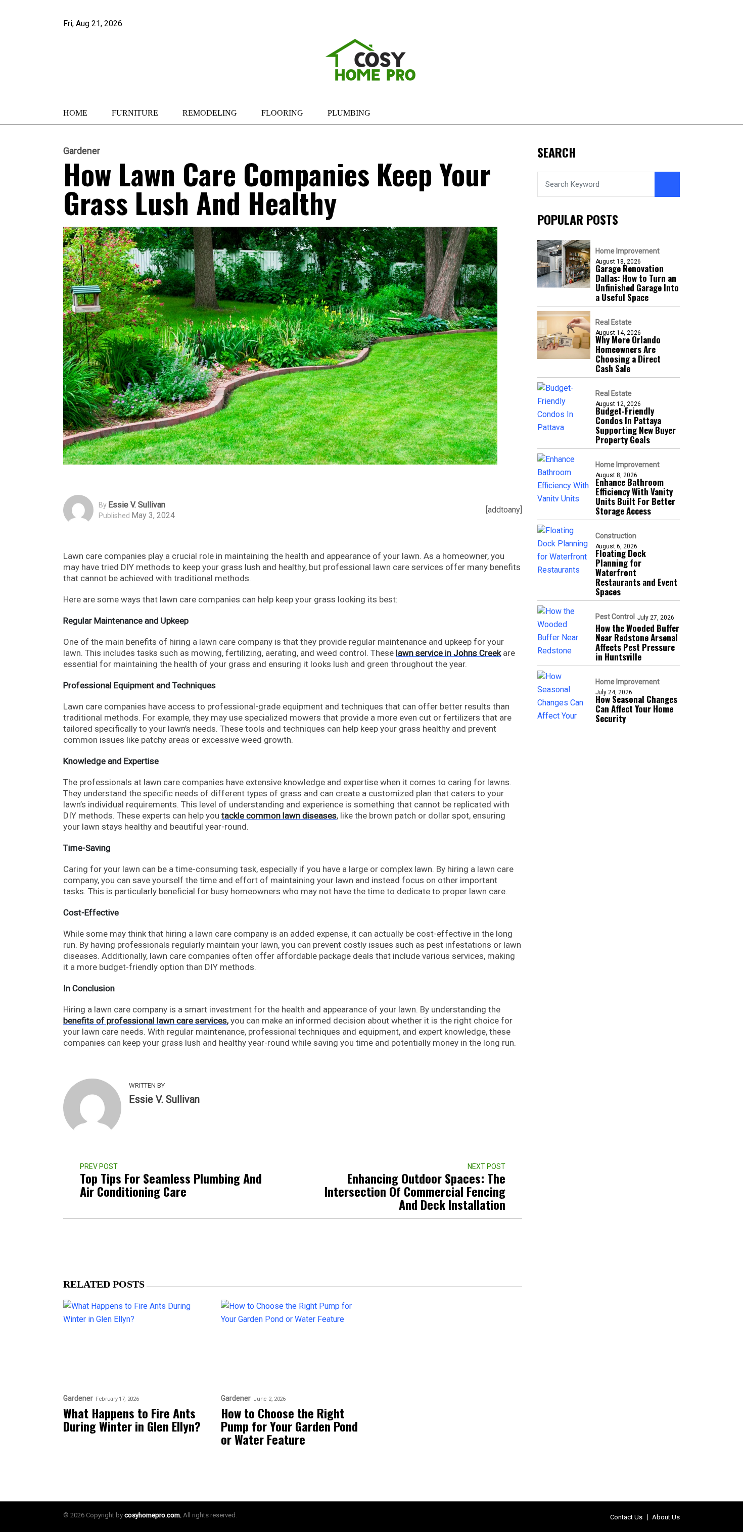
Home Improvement (627, 251)
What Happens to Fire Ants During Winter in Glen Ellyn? (132, 1419)
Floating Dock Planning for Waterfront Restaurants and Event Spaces (636, 573)
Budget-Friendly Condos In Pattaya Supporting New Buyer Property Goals (635, 425)
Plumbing (349, 113)
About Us (666, 1517)
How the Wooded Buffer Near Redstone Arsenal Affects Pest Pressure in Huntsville (637, 643)
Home (75, 113)
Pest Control (615, 617)
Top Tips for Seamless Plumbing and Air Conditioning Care (171, 1184)
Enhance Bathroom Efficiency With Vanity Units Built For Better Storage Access (635, 497)
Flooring (282, 113)
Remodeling (209, 113)
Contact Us (626, 1517)
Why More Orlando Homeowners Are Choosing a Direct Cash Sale (628, 354)
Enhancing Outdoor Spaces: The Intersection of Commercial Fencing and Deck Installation (414, 1191)
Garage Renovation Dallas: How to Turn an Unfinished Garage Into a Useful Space (637, 283)
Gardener (81, 151)
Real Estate (613, 322)
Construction (615, 536)
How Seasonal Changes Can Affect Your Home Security (636, 709)
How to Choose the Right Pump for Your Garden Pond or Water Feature (289, 1426)
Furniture (135, 113)
